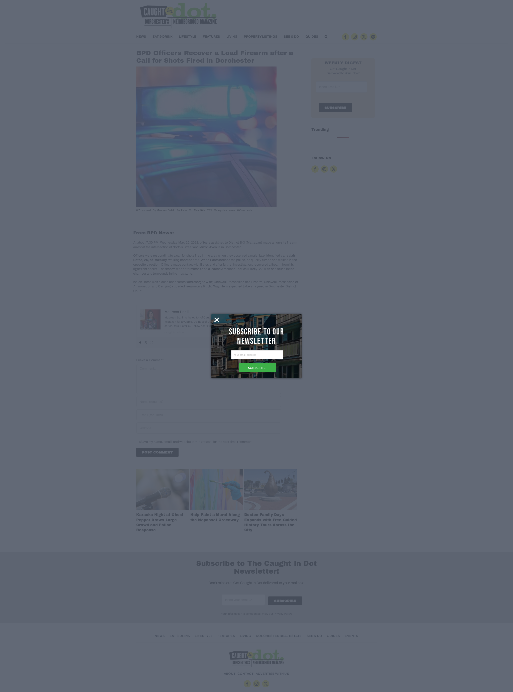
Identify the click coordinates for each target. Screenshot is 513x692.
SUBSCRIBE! (257, 368)
